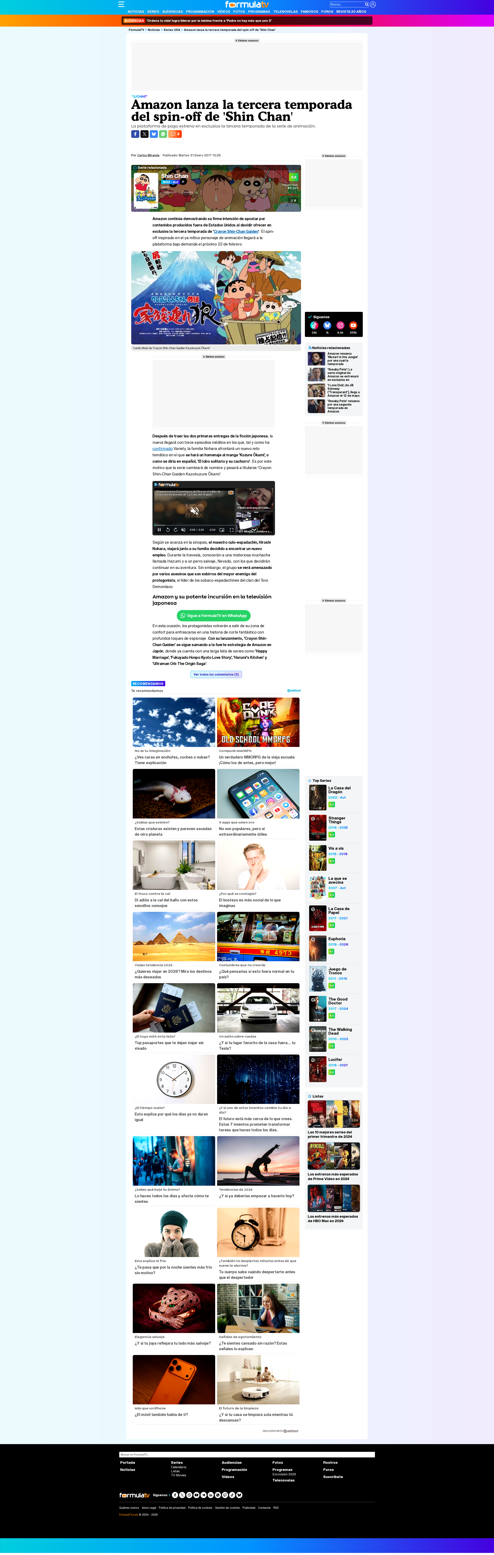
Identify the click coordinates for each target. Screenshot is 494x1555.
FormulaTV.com (128, 1515)
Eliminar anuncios (248, 40)
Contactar (264, 1507)
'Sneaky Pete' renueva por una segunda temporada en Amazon (343, 406)
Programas (259, 11)
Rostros (330, 1462)
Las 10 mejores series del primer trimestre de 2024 (330, 1134)
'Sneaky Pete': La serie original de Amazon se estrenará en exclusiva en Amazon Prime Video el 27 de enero (343, 374)
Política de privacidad (172, 1507)
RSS (276, 1507)
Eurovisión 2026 (284, 1474)
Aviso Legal (149, 1507)
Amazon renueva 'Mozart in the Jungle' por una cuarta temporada (342, 358)
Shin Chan (174, 176)
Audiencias (172, 11)
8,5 (332, 925)
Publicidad (249, 1507)
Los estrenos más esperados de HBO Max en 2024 (333, 1218)
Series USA (172, 30)
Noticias (136, 11)
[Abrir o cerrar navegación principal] (121, 4)
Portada (127, 1462)
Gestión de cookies (227, 1507)
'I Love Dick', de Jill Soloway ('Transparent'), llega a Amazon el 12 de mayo (343, 390)
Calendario (178, 1467)
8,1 (331, 951)
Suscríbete (333, 1477)
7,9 (332, 1046)
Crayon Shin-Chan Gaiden (236, 231)
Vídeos (223, 11)
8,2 (332, 985)
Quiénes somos (129, 1507)
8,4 (332, 861)
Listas (175, 1471)
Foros (327, 11)
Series (153, 11)
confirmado (162, 448)
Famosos (309, 11)
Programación (200, 11)
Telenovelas (285, 11)
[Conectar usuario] (373, 4)
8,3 (332, 804)
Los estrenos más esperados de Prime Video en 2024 (333, 1176)
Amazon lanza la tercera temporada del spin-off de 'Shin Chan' (230, 30)
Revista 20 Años (351, 11)
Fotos (239, 11)
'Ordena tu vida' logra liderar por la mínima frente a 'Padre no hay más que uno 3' (198, 20)
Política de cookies (200, 1507)
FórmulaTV (136, 30)
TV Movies (178, 1475)
